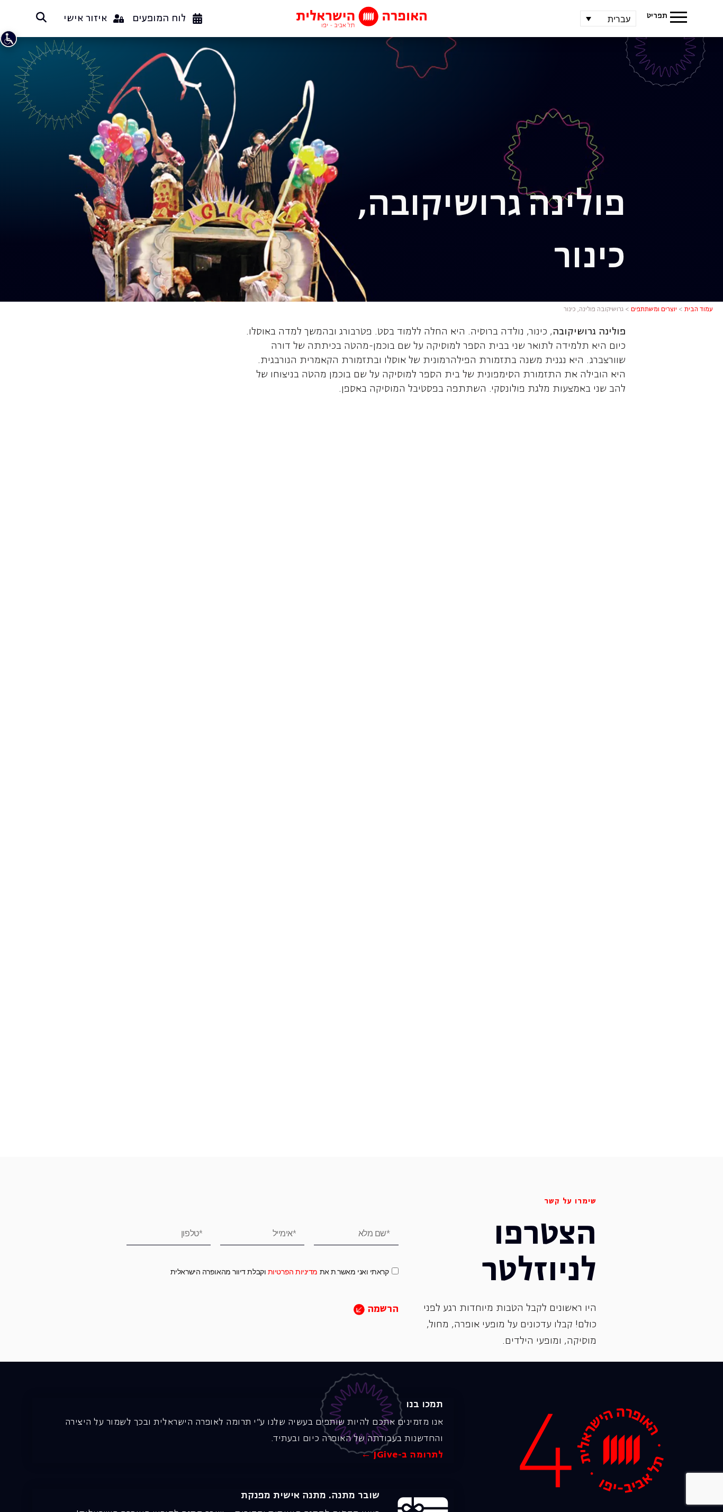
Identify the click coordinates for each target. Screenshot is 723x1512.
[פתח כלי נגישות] (8, 38)
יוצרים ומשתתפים (654, 309)
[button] (678, 18)
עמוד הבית (698, 309)
